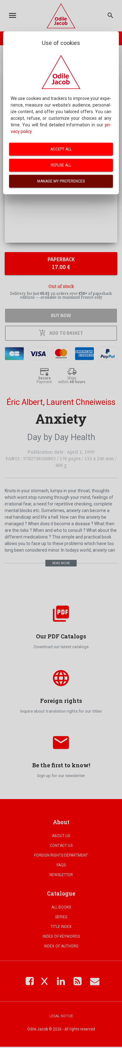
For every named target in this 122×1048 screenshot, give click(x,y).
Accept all (61, 149)
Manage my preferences (61, 181)
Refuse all (61, 165)
